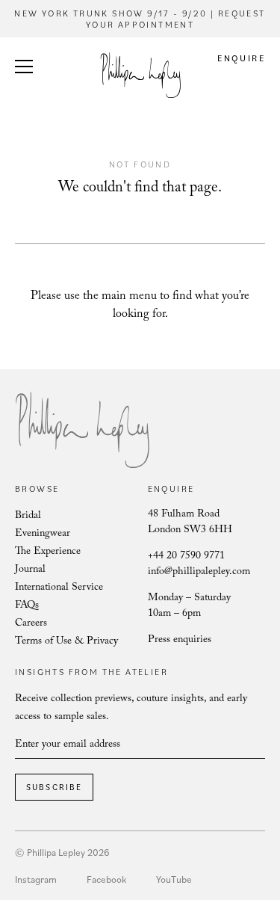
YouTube (174, 879)
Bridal (28, 516)
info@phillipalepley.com (199, 573)
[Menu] (23, 68)
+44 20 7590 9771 (186, 557)
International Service (59, 588)
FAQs (27, 606)
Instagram (36, 879)
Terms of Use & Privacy (66, 642)
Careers (31, 624)
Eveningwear (42, 534)
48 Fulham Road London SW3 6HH (190, 523)
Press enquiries (179, 641)
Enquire (241, 58)
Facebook (106, 879)
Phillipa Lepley (140, 75)
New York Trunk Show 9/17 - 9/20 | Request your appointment (139, 18)
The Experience (48, 552)
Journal (30, 570)
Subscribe (54, 787)
